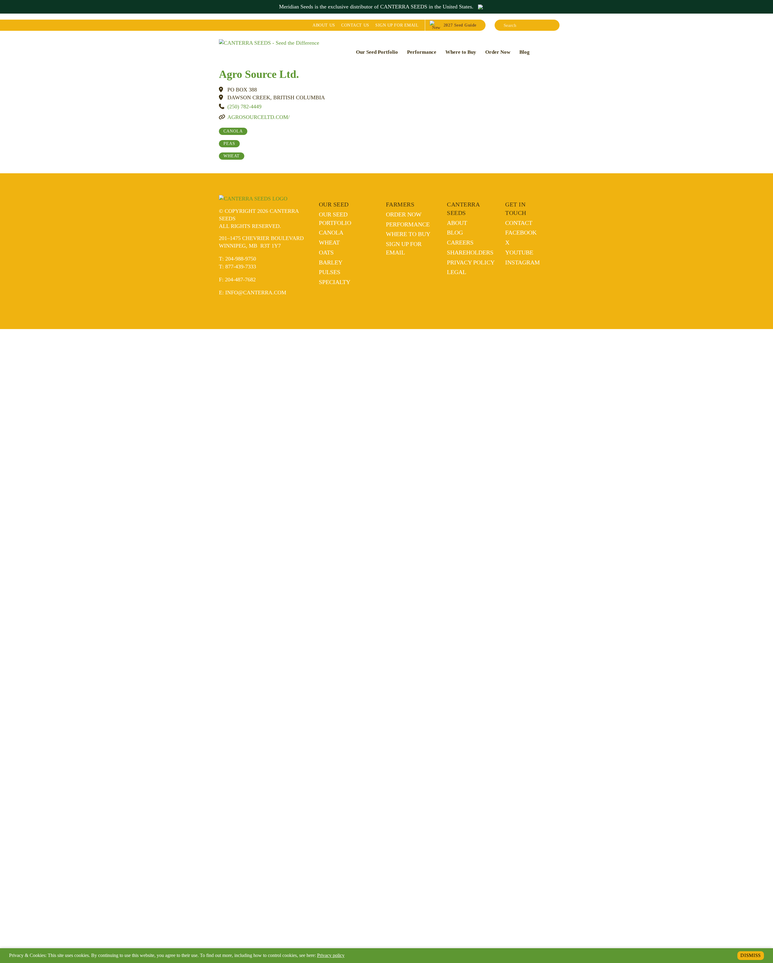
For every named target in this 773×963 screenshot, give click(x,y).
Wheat (329, 242)
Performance (421, 52)
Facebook (521, 232)
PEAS (229, 143)
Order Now (497, 52)
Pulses (329, 272)
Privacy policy (331, 955)
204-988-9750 (240, 259)
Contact (355, 25)
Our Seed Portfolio (377, 52)
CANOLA (233, 131)
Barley (330, 262)
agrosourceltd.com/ (258, 117)
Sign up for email (397, 25)
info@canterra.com (255, 293)
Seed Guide (460, 25)
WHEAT (231, 156)
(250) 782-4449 (244, 107)
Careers (460, 242)
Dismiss (750, 955)
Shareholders (470, 252)
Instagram (522, 262)
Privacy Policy (471, 262)
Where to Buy (460, 52)
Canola (331, 232)
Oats (326, 252)
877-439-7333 (240, 267)
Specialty (334, 282)
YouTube (519, 252)
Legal (456, 272)
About (324, 25)
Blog (524, 52)
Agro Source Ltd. (259, 74)
